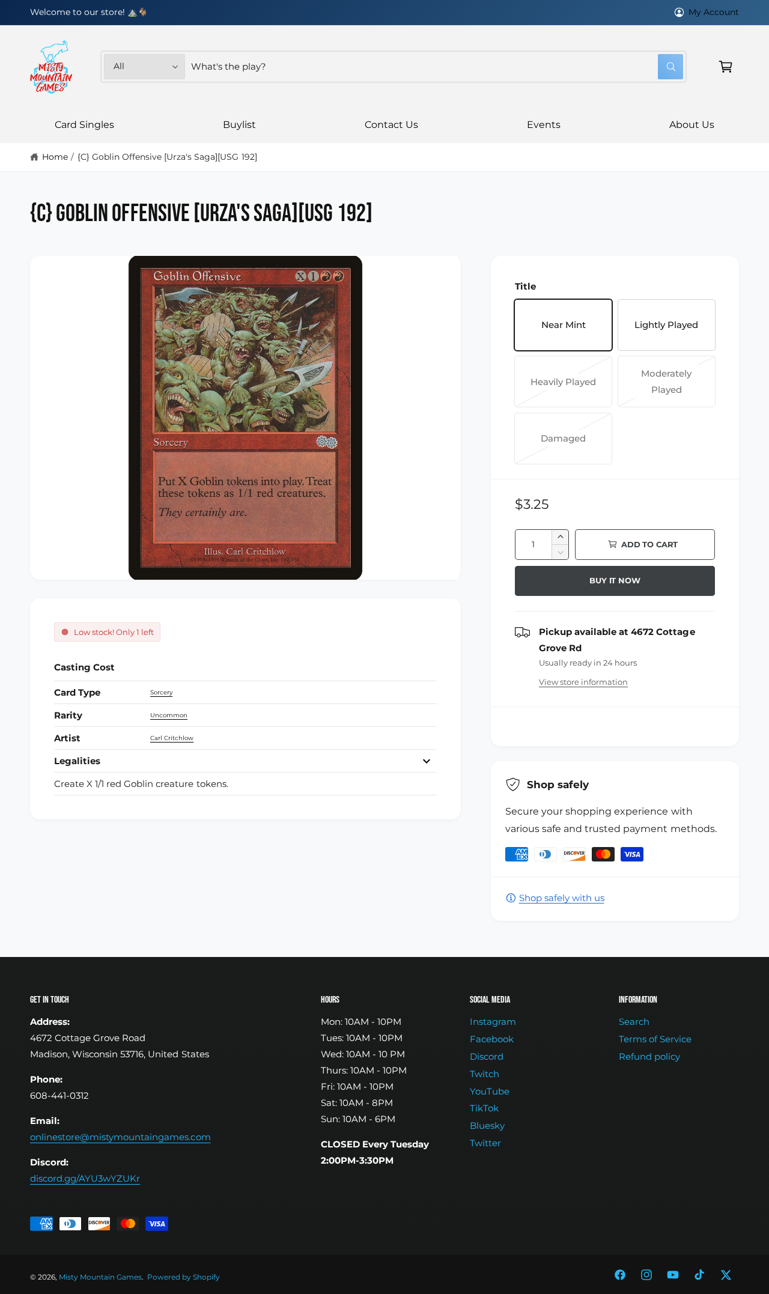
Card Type (77, 692)
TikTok (484, 1108)
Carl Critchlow (171, 738)
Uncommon (168, 715)
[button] (725, 66)
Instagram (493, 1021)
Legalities (77, 761)
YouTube (489, 1091)
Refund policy (649, 1056)
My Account (713, 12)
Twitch (484, 1074)
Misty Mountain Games (100, 1277)
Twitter (485, 1143)
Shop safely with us (561, 898)
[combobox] (437, 66)
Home (55, 156)
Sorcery (161, 692)
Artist (67, 738)
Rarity (68, 715)
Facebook (492, 1039)
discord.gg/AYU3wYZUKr (85, 1178)
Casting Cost (84, 667)
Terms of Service (655, 1039)
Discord (486, 1056)
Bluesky (487, 1125)
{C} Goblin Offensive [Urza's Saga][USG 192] (167, 156)
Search (634, 1021)
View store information (583, 682)
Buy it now (614, 580)
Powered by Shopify (183, 1277)
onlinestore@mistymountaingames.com (120, 1137)
